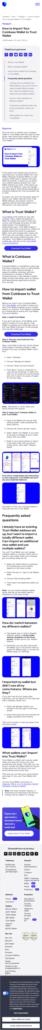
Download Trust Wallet (21, 248)
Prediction (31, 889)
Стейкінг (28, 872)
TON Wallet (10, 921)
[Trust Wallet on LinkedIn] (32, 854)
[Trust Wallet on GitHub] (10, 854)
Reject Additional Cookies (21, 1019)
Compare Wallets (12, 955)
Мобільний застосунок (10, 866)
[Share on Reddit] (16, 54)
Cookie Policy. (17, 1008)
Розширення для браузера (11, 871)
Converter (9, 902)
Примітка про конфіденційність (12, 967)
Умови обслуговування (12, 962)
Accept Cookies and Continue (21, 1026)
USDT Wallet (10, 912)
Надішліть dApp (28, 910)
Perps (29, 886)
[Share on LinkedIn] (25, 54)
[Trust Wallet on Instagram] (14, 854)
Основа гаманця (27, 905)
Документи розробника (29, 900)
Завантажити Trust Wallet (19, 833)
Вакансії (8, 941)
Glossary (8, 952)
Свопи (27, 870)
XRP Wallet (10, 918)
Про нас (8, 938)
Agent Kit (30, 919)
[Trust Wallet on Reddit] (23, 854)
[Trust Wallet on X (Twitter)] (19, 854)
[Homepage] (4, 4)
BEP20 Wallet (11, 929)
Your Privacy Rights (21, 1013)
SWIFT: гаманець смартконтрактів (31, 879)
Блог (7, 949)
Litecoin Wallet (8, 925)
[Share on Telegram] (21, 54)
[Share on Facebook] (6, 54)
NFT (26, 875)
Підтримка (10, 958)
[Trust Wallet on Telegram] (27, 854)
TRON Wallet (10, 915)
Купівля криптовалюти (30, 866)
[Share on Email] (30, 54)
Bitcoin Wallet (11, 909)
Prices (10, 899)
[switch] (37, 4)
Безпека (8, 947)
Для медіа (9, 944)
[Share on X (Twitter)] (11, 54)
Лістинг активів (27, 915)
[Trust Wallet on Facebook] (6, 854)
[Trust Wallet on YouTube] (36, 854)
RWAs (29, 883)
